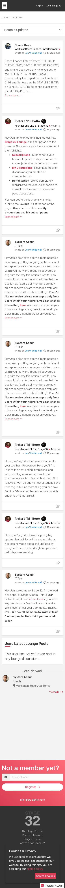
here (23, 305)
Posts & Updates (16, 30)
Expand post (12, 95)
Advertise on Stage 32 (32, 843)
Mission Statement (32, 835)
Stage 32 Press (32, 839)
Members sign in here (32, 799)
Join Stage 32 (54, 5)
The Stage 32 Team (33, 831)
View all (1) (55, 691)
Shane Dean (23, 45)
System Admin (24, 242)
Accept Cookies (45, 876)
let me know (36, 599)
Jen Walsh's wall (33, 53)
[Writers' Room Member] (44, 121)
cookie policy (35, 868)
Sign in (39, 5)
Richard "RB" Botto (27, 121)
